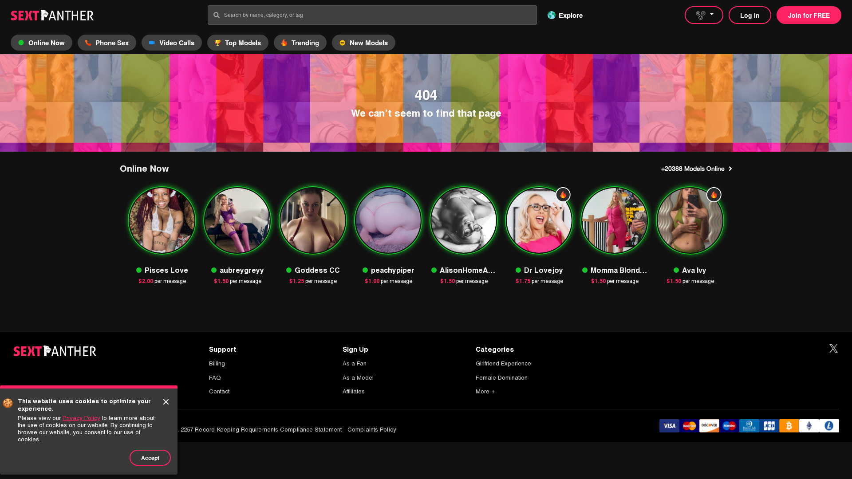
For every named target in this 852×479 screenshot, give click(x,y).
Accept (150, 458)
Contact (219, 391)
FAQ (215, 377)
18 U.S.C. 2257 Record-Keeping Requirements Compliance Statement (248, 429)
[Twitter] (833, 349)
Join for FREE (809, 15)
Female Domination (502, 377)
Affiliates (354, 391)
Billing (217, 363)
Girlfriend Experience (503, 363)
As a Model (358, 377)
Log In (750, 15)
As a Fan (355, 363)
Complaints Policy (371, 429)
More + (485, 391)
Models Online (693, 168)
